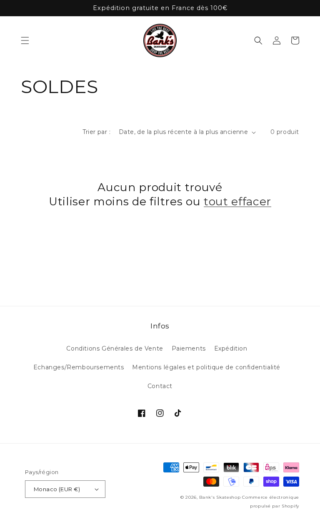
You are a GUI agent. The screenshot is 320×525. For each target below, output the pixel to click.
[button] (25, 40)
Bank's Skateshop (219, 497)
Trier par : (96, 132)
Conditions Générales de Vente (114, 348)
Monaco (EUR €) (57, 489)
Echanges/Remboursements (78, 367)
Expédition (231, 348)
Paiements (189, 348)
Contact (160, 386)
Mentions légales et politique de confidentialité (206, 367)
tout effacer (237, 201)
